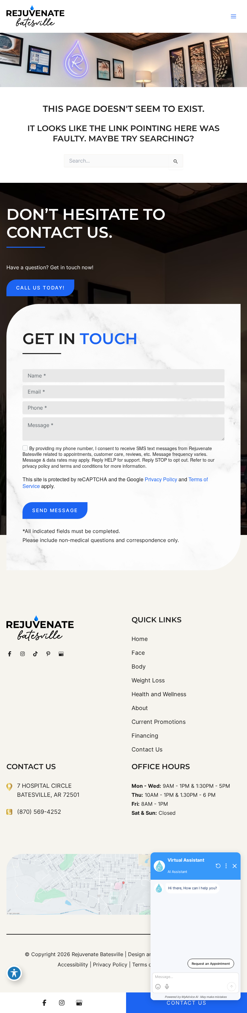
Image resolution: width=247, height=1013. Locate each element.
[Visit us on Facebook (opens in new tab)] (9, 654)
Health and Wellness (159, 694)
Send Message (55, 510)
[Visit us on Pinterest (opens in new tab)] (48, 654)
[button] (40, 288)
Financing (145, 735)
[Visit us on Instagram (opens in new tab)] (22, 654)
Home (140, 638)
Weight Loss (148, 680)
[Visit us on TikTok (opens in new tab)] (35, 654)
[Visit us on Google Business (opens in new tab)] (61, 654)
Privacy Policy (161, 479)
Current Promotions (159, 721)
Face (138, 652)
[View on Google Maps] (123, 884)
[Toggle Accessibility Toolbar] (14, 973)
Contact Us (147, 749)
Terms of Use (148, 964)
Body (139, 666)
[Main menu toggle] (233, 16)
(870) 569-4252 (39, 811)
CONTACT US (186, 1003)
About (140, 708)
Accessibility (73, 964)
